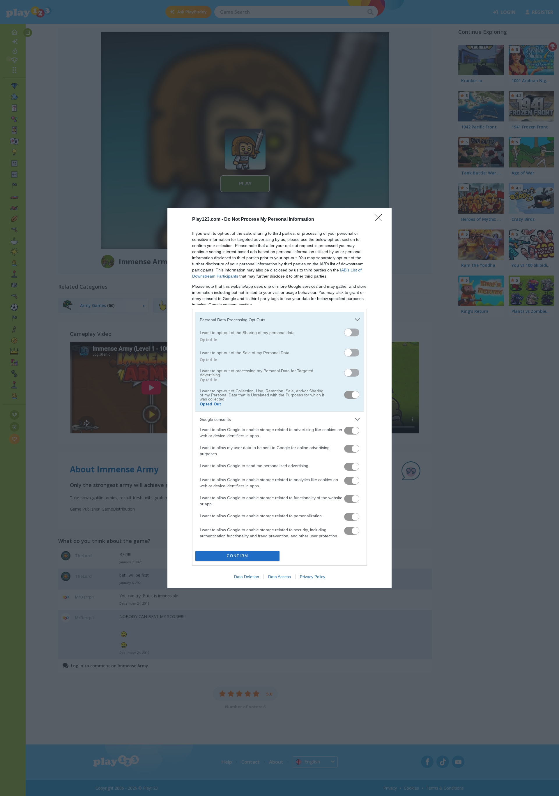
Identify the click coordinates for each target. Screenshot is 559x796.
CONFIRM (237, 556)
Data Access (279, 576)
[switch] (351, 332)
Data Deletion (246, 576)
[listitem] (279, 320)
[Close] (380, 219)
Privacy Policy (312, 576)
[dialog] (279, 398)
